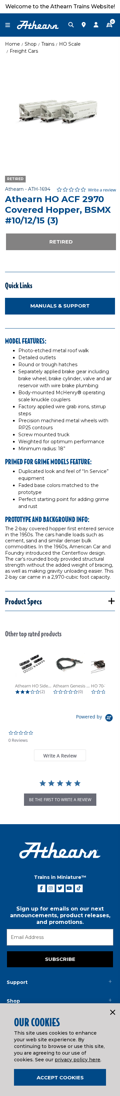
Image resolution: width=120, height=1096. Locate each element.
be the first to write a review (60, 799)
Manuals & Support (60, 306)
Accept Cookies (60, 1077)
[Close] (112, 1013)
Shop (31, 44)
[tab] (60, 755)
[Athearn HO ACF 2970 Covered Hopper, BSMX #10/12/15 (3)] (60, 112)
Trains (47, 44)
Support (17, 982)
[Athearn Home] (38, 25)
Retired (61, 241)
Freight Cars (24, 51)
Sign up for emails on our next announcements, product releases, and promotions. (60, 915)
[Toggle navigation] (11, 25)
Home (12, 44)
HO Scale (70, 44)
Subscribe (60, 959)
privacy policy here (77, 1060)
